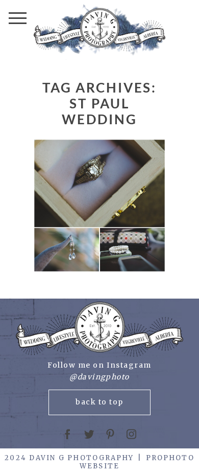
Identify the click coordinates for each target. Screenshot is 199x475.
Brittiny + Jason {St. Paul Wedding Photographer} (98, 206)
